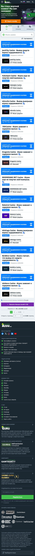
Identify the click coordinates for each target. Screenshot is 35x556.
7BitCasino (14, 136)
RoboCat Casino (15, 214)
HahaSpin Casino (16, 85)
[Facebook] (2, 334)
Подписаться (17, 497)
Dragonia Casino (15, 161)
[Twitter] (6, 334)
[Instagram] (9, 334)
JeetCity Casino (15, 60)
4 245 (19, 312)
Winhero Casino (15, 293)
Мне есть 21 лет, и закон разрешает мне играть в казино (19, 502)
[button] (24, 52)
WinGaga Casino (15, 240)
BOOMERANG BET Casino (18, 189)
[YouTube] (15, 334)
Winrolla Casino (15, 110)
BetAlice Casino (15, 267)
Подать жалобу (12, 21)
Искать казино (10, 35)
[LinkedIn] (12, 334)
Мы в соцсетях (5, 331)
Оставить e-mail (7, 490)
